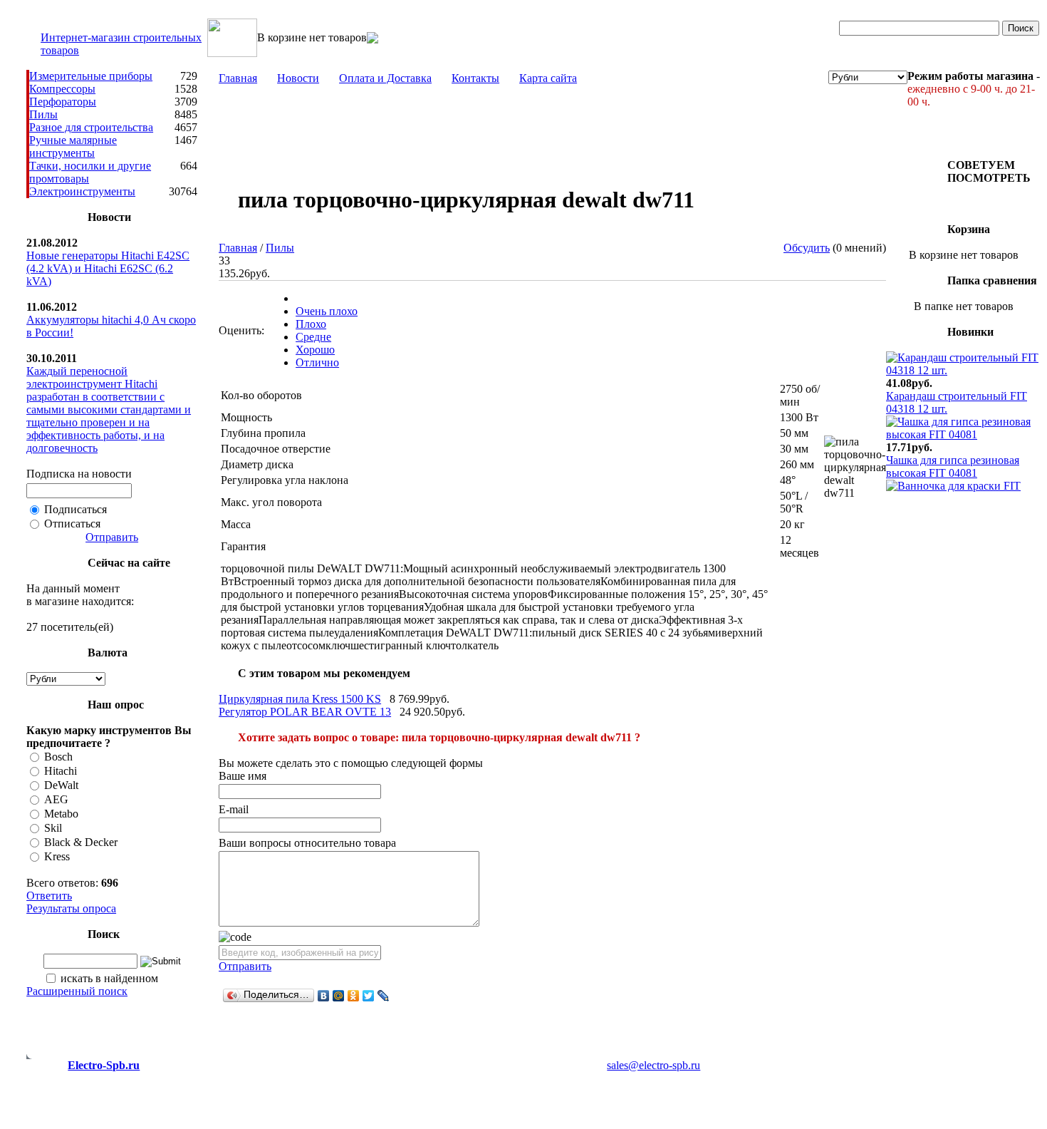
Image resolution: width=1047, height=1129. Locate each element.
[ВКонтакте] (323, 995)
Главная (238, 78)
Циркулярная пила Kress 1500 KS (300, 699)
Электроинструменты (82, 191)
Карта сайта (548, 78)
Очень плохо (327, 311)
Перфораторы (62, 102)
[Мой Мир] (338, 995)
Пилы (43, 114)
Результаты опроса (71, 908)
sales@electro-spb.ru (653, 1065)
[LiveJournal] (383, 995)
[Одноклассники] (353, 995)
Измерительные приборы (90, 76)
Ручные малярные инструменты (73, 146)
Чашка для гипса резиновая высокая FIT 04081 (952, 466)
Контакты (475, 78)
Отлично (317, 362)
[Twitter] (368, 995)
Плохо (311, 324)
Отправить (111, 537)
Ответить (49, 896)
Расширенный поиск (76, 991)
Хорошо (315, 350)
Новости (298, 78)
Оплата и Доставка (385, 78)
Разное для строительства (91, 127)
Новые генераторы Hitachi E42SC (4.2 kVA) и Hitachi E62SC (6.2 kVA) (107, 268)
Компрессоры (62, 89)
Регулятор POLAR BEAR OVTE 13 (305, 712)
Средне (313, 337)
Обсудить (806, 248)
